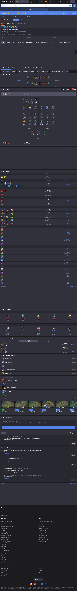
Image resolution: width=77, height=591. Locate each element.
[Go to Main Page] (4, 2)
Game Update (62, 13)
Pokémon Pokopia (5, 535)
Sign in (72, 1)
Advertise (40, 570)
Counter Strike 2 (5, 543)
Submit (38, 427)
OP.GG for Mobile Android (44, 521)
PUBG (2, 530)
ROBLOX (3, 532)
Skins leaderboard (32, 13)
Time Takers (4, 550)
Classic (23, 13)
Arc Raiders (3, 539)
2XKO (2, 548)
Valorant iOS (41, 530)
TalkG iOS (40, 537)
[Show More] (60, 1)
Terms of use (4, 570)
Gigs (2, 561)
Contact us (3, 575)
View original (6, 441)
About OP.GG (4, 510)
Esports (3, 559)
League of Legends (22, 1)
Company (3, 511)
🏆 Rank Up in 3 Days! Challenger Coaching (44, 9)
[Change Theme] (64, 1)
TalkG (2, 557)
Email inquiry (4, 574)
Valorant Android (42, 528)
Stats (56, 13)
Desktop (3, 552)
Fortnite (3, 544)
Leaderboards (41, 13)
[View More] (56, 1)
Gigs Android (41, 532)
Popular (3, 433)
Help (2, 572)
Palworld (3, 524)
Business (40, 568)
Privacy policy (4, 568)
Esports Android (42, 539)
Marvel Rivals (4, 537)
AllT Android (41, 524)
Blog (2, 513)
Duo (2, 555)
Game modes (14, 13)
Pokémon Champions (6, 526)
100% (17, 19)
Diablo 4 (3, 546)
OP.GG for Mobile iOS (43, 523)
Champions (4, 13)
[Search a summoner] (70, 5)
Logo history (4, 515)
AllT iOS (40, 526)
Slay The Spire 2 (5, 541)
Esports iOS (41, 541)
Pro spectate (50, 13)
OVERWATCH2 (4, 533)
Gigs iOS (40, 533)
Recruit (40, 572)
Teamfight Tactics (5, 523)
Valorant (3, 528)
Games (2, 553)
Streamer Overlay (5, 562)
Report (73, 443)
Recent (8, 433)
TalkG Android (41, 535)
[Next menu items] (70, 13)
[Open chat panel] (76, 51)
